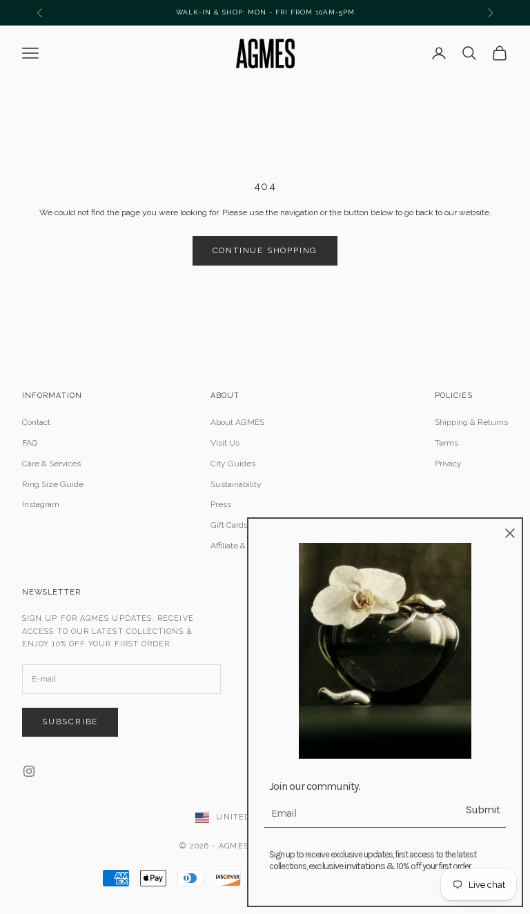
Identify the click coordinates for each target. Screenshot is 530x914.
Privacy (448, 463)
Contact (36, 422)
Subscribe (70, 721)
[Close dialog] (510, 533)
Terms (446, 443)
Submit (483, 809)
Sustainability (236, 484)
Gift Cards (229, 525)
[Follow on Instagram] (29, 771)
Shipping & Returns (471, 422)
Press (220, 504)
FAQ (29, 443)
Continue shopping (265, 250)
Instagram (40, 504)
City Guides (232, 463)
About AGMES (237, 422)
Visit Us (224, 443)
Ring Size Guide (53, 484)
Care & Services (51, 463)
